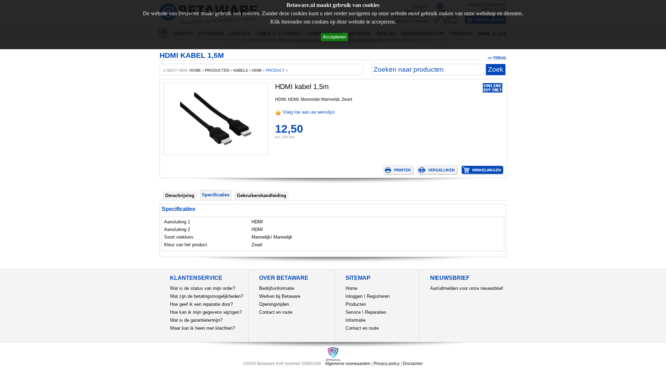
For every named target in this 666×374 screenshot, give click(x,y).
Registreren (378, 296)
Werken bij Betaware (279, 296)
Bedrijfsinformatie (276, 288)
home (195, 70)
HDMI (257, 70)
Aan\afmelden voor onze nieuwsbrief (466, 288)
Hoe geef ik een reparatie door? (201, 304)
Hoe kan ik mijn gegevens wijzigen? (206, 312)
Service (353, 312)
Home (351, 288)
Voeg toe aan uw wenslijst (309, 112)
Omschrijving (179, 195)
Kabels (240, 70)
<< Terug (497, 58)
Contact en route (275, 312)
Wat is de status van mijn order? (202, 288)
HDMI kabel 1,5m (302, 86)
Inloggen (353, 296)
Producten (355, 304)
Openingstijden (274, 304)
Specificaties (215, 194)
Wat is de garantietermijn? (196, 320)
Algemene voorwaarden (347, 363)
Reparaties (375, 312)
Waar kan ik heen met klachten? (202, 328)
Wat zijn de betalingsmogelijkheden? (206, 296)
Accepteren (334, 36)
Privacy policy (387, 363)
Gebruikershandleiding (261, 195)
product (275, 70)
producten (217, 70)
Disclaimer (413, 363)
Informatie (355, 320)
